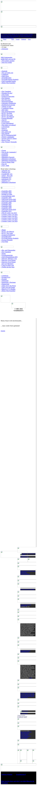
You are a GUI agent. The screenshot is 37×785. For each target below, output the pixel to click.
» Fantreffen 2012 (6, 211)
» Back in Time (5, 140)
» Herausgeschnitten (7, 101)
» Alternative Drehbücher (8, 103)
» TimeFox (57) (5, 181)
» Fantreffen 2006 (6, 203)
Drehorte (23, 39)
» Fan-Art (4, 164)
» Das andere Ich (6, 132)
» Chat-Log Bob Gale (7, 265)
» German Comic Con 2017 (9, 216)
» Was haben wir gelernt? (8, 125)
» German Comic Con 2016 (9, 214)
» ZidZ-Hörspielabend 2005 (9, 257)
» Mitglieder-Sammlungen (8, 160)
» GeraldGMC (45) (6, 174)
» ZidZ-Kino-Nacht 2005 (8, 199)
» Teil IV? (4, 120)
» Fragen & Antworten (7, 96)
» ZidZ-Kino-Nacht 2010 (8, 209)
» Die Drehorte (5, 98)
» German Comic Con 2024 (9, 221)
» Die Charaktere (6, 91)
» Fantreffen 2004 (6, 192)
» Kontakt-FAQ (5, 277)
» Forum (3, 150)
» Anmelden (4, 154)
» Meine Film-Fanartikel (8, 83)
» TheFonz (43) (5, 172)
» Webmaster (5, 280)
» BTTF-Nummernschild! (8, 135)
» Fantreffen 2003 (6, 191)
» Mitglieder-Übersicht (7, 157)
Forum (17, 39)
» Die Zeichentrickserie (8, 111)
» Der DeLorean (6, 100)
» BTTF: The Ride (6, 113)
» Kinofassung (5, 121)
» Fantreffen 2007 (6, 204)
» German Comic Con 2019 (9, 218)
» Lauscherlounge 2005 (8, 196)
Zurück (3, 331)
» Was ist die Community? (9, 152)
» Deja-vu (4, 128)
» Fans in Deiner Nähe (7, 162)
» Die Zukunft (5, 133)
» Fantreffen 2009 (6, 208)
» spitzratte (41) (5, 170)
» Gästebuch (4, 74)
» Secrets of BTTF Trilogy (9, 138)
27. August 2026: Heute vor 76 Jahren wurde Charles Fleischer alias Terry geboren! (17, 35)
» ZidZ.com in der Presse (8, 286)
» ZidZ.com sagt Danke (8, 287)
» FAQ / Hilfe (5, 165)
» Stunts (3, 253)
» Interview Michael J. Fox (9, 258)
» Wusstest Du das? (6, 93)
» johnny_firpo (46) (7, 175)
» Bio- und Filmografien (8, 250)
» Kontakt (4, 279)
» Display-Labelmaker (7, 137)
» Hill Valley (4, 110)
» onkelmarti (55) (6, 179)
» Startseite (4, 71)
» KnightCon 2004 (6, 194)
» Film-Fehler (5, 95)
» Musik (3, 230)
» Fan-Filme (4, 241)
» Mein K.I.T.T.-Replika (8, 289)
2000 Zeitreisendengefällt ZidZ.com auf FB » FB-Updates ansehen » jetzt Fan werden (8, 60)
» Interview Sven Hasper (8, 260)
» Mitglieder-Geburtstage (8, 159)
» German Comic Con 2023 (9, 219)
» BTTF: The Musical (7, 116)
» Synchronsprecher (7, 255)
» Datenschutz (5, 284)
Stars (29, 39)
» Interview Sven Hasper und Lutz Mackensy (8, 262)
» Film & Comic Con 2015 (9, 213)
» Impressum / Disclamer (8, 282)
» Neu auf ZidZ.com (7, 73)
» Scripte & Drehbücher (8, 235)
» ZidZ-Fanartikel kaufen (8, 81)
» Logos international (7, 123)
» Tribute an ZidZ (6, 106)
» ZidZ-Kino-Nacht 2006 (8, 201)
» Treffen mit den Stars (7, 267)
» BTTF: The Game (7, 115)
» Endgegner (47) (6, 177)
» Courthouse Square (7, 108)
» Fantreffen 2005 (6, 198)
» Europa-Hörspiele (7, 118)
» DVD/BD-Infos (6, 78)
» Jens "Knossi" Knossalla (9, 142)
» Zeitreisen (4, 130)
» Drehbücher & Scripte (8, 105)
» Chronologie (5, 127)
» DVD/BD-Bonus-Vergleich (9, 79)
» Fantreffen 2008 (6, 206)
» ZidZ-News (5, 76)
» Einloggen (4, 49)
